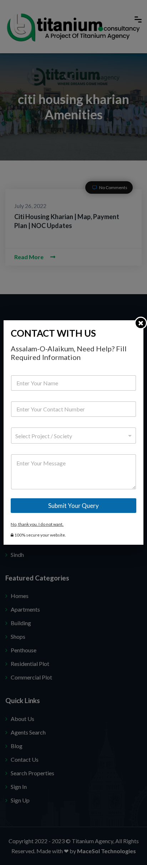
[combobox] (73, 435)
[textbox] (71, 436)
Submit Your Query (73, 505)
